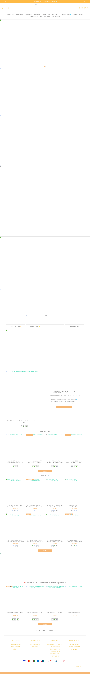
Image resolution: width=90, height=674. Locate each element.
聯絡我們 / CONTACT (34, 16)
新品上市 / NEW (10, 14)
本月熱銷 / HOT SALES (77, 14)
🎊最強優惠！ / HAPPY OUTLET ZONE (49, 14)
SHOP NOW (64, 407)
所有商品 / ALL (19, 14)
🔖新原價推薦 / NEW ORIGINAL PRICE (32, 14)
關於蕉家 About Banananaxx (35, 644)
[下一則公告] (84, 1)
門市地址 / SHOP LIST (56, 16)
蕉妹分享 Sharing (35, 646)
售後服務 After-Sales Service (16, 644)
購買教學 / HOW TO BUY (45, 16)
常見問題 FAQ (15, 649)
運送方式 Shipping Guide (15, 646)
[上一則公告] (5, 1)
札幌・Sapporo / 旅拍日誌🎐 (65, 14)
